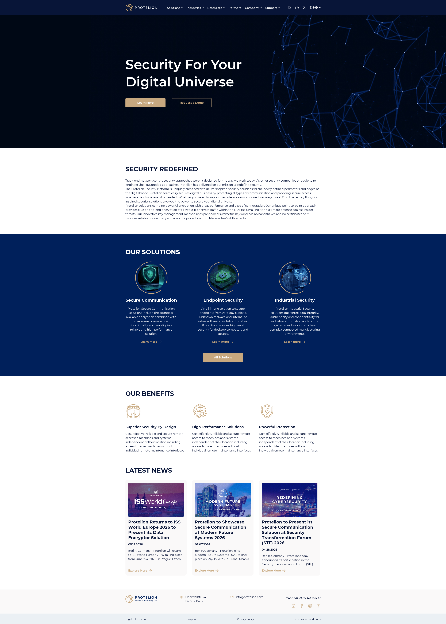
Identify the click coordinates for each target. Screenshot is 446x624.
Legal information (136, 619)
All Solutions (223, 357)
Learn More (145, 102)
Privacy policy (245, 619)
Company (252, 8)
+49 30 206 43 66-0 (303, 598)
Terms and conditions (307, 619)
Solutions (173, 8)
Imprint (192, 619)
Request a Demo (192, 102)
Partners (235, 8)
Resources (214, 8)
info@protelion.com (249, 597)
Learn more (148, 341)
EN (312, 7)
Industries (194, 8)
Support (271, 8)
